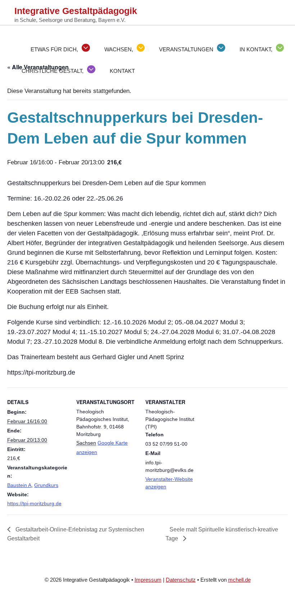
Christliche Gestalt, (52, 71)
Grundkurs (46, 485)
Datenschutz (181, 580)
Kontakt (122, 71)
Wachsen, (118, 49)
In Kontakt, (256, 49)
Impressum (148, 580)
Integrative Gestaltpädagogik (75, 11)
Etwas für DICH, (54, 49)
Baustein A (19, 485)
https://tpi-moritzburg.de (34, 503)
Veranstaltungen (186, 49)
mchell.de (239, 580)
